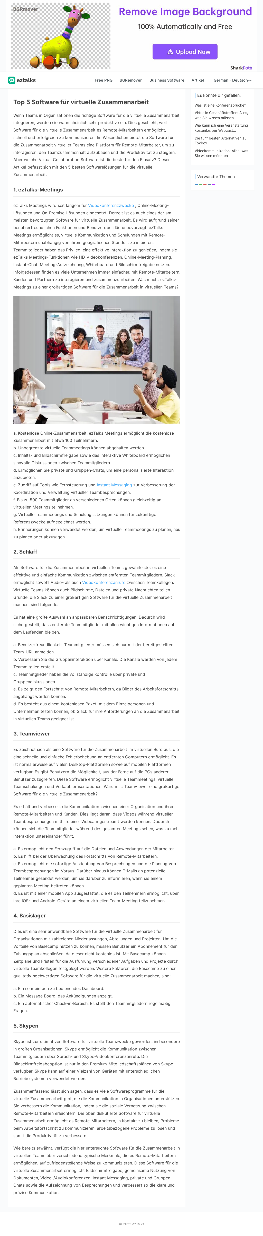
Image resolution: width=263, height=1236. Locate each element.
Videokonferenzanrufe (103, 582)
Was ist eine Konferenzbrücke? (220, 105)
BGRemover (131, 80)
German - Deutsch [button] (231, 80)
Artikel (198, 80)
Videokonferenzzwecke (111, 205)
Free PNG (103, 80)
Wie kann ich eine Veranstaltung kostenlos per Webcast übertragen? (221, 130)
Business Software (166, 80)
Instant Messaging (114, 484)
